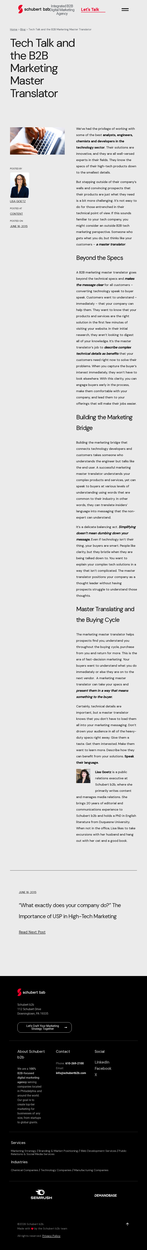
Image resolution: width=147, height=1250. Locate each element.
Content (16, 214)
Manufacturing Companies (91, 1170)
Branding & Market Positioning (58, 1151)
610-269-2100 (74, 1063)
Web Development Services (98, 1151)
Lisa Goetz (18, 201)
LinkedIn (102, 1062)
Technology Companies (56, 1170)
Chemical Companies (24, 1170)
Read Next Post (32, 932)
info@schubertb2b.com (71, 1073)
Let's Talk (90, 9)
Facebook (103, 1068)
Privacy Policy (51, 1236)
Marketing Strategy (23, 1151)
